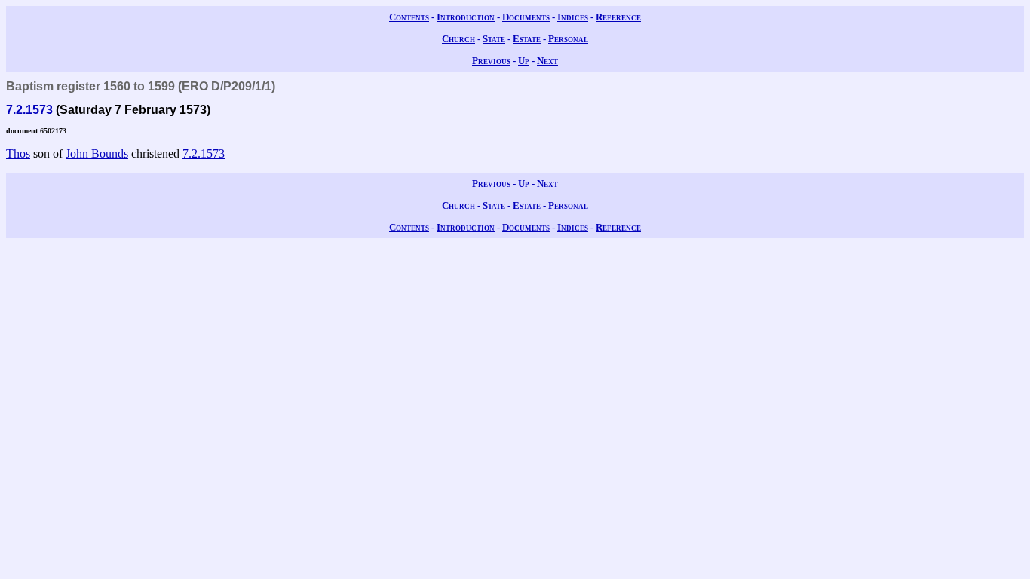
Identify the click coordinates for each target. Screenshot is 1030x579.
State (494, 38)
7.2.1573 (29, 109)
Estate (527, 38)
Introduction (466, 17)
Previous (491, 60)
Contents (409, 17)
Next (547, 60)
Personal (568, 38)
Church (458, 38)
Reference (618, 17)
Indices (572, 17)
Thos (18, 153)
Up (523, 60)
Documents (526, 17)
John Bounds (97, 153)
